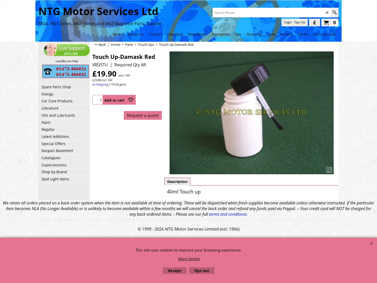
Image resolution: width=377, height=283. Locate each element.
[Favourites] (130, 99)
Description (177, 181)
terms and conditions (228, 214)
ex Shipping (100, 84)
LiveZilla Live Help (67, 61)
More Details (189, 258)
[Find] (334, 12)
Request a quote (143, 115)
